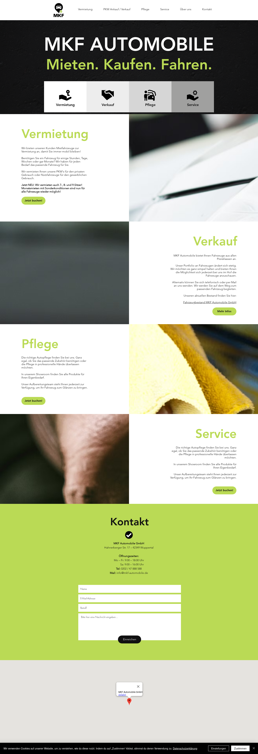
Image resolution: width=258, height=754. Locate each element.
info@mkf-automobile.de (132, 573)
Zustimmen (240, 748)
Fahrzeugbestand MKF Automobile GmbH (209, 302)
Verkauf (108, 105)
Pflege (150, 105)
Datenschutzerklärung (185, 748)
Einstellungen (218, 748)
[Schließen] (254, 748)
